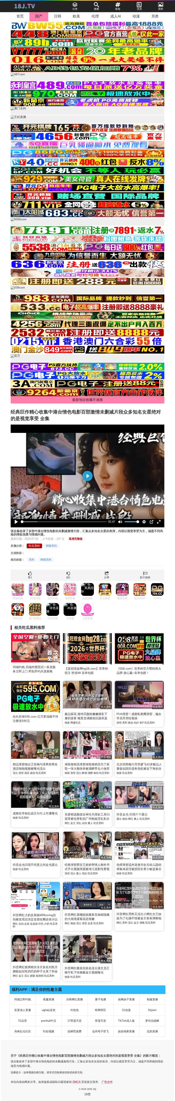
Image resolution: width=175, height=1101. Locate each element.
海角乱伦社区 (22, 1031)
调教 (142, 922)
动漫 (136, 16)
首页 (20, 16)
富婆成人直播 (22, 1010)
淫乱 (78, 823)
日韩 (57, 16)
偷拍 (32, 773)
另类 (155, 16)
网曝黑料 (51, 545)
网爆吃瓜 (75, 722)
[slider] (64, 522)
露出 (119, 818)
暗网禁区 (100, 1010)
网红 (67, 823)
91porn (152, 1010)
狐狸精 (40, 975)
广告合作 (107, 1082)
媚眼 (32, 975)
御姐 (73, 923)
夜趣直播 (48, 999)
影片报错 (145, 577)
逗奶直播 (152, 1031)
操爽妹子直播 (126, 999)
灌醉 (90, 773)
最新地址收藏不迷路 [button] (87, 400)
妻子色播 (100, 999)
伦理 (95, 16)
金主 (73, 823)
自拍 (84, 823)
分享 (106, 577)
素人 (90, 823)
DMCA (76, 1082)
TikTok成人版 (126, 1020)
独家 (67, 722)
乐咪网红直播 (74, 999)
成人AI (115, 16)
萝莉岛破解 (152, 1020)
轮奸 (136, 722)
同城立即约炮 (22, 999)
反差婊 (34, 923)
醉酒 (84, 773)
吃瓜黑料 (34, 545)
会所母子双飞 (100, 1031)
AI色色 (74, 1010)
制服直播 (152, 999)
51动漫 (126, 1010)
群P (142, 722)
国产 (38, 16)
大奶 (46, 923)
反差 (26, 923)
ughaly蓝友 (48, 1010)
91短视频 (48, 1031)
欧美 (76, 16)
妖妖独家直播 (126, 1031)
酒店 (26, 773)
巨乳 (41, 923)
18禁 (87, 1094)
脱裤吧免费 (75, 1031)
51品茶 (22, 1020)
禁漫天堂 (100, 1020)
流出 (15, 773)
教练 (130, 722)
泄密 (119, 722)
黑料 (31, 559)
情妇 (84, 873)
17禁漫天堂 (74, 1020)
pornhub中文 (48, 1020)
